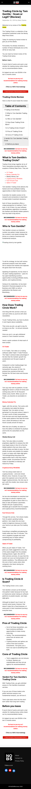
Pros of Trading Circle (13, 131)
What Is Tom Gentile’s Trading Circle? (16, 114)
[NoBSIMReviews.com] (16, 2)
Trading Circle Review (12, 110)
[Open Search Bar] (2, 2)
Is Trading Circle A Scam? (15, 128)
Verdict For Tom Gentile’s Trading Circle (16, 139)
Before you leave (12, 144)
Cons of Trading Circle (14, 135)
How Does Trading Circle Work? (14, 123)
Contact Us (18, 758)
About (17, 755)
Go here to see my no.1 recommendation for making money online (16, 151)
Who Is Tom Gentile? (13, 119)
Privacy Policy (19, 761)
